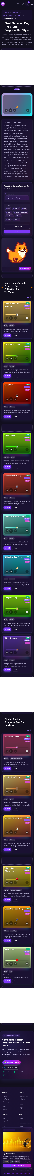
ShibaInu (9, 216)
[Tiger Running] (17, 646)
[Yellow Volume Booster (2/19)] (5, 1173)
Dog (24, 208)
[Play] (10, 110)
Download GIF (24, 268)
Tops (21, 1102)
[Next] (14, 110)
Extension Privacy (25, 1124)
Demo (4, 1107)
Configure (6, 1099)
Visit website (17, 1170)
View (15, 335)
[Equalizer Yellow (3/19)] (8, 1173)
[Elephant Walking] (17, 484)
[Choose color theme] (23, 4)
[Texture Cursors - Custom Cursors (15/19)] (24, 1173)
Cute (8, 208)
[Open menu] (32, 4)
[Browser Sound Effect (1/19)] (4, 1173)
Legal (21, 1118)
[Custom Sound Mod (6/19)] (12, 1173)
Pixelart (16, 219)
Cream (18, 216)
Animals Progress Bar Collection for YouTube (15, 198)
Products (5, 1109)
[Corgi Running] (17, 606)
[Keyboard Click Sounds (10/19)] (17, 1173)
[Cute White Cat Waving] (17, 312)
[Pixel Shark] (17, 443)
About (4, 1127)
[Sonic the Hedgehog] (17, 917)
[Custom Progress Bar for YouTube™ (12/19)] (20, 1173)
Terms (22, 1127)
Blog (4, 1124)
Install (5, 1096)
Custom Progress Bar (20, 212)
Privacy (22, 1121)
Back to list (18, 227)
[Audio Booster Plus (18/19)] (28, 1173)
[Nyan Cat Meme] (17, 745)
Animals (16, 208)
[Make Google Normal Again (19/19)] (29, 1173)
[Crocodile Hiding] (17, 352)
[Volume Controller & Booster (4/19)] (9, 1173)
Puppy (8, 212)
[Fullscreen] (27, 110)
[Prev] (6, 110)
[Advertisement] (17, 67)
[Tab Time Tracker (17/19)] (26, 1173)
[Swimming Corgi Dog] (17, 826)
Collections (23, 1099)
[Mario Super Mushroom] (17, 876)
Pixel (8, 219)
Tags (21, 1108)
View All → (29, 297)
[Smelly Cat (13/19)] (21, 1173)
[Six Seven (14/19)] (22, 1173)
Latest (21, 1105)
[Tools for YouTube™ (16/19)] (25, 1173)
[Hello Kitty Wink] (17, 785)
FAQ (4, 1118)
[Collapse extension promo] (30, 1130)
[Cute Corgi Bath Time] (17, 525)
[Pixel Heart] (17, 957)
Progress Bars (24, 1096)
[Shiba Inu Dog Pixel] (17, 565)
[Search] (18, 4)
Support (5, 1121)
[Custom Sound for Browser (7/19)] (13, 1173)
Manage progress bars (8, 1103)
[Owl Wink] (17, 393)
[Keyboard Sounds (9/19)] (16, 1173)
